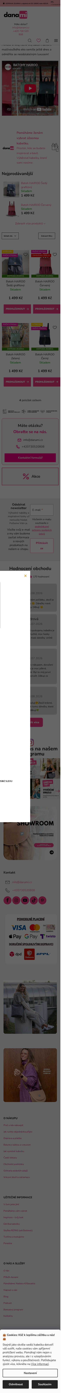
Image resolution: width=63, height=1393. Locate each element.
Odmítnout (16, 1384)
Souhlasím (44, 1384)
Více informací (40, 1364)
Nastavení (30, 1373)
